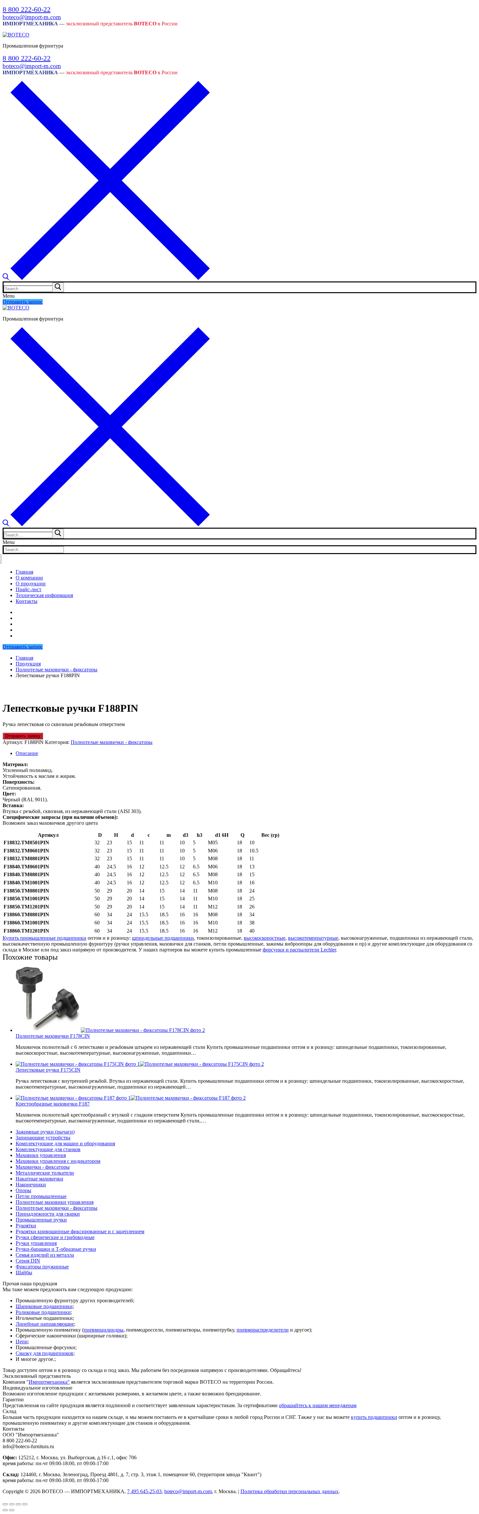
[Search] (106, 278)
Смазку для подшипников (44, 1353)
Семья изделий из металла (45, 1255)
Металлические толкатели (45, 1173)
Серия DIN (28, 1261)
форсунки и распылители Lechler (299, 949)
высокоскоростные (264, 938)
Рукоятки (26, 1225)
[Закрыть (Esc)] (5, 1504)
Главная (24, 658)
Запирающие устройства (43, 1137)
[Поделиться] (11, 1504)
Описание (27, 753)
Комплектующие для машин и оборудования (65, 1143)
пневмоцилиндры (103, 1330)
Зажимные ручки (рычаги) (45, 1132)
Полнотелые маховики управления (55, 1202)
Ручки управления (36, 1243)
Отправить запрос (23, 302)
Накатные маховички (39, 1178)
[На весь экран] (18, 1504)
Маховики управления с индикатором (58, 1161)
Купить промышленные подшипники (44, 938)
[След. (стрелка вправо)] (11, 1510)
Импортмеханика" (49, 1382)
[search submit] (58, 287)
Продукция (28, 663)
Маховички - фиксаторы (43, 1167)
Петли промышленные (41, 1196)
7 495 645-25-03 (144, 1491)
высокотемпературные (313, 938)
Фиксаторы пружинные (42, 1266)
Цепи (22, 1341)
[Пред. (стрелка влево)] (5, 1510)
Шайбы (24, 1272)
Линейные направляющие (45, 1324)
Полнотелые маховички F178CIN (53, 1036)
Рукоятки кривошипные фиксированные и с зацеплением (80, 1231)
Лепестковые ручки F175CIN (48, 1070)
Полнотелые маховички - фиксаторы (56, 669)
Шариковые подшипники (44, 1306)
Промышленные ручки (41, 1219)
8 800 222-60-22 (27, 9)
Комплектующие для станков (48, 1149)
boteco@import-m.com (32, 17)
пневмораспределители (263, 1330)
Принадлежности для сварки (48, 1214)
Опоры (23, 1190)
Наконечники (31, 1184)
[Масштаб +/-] (24, 1504)
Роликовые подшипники (43, 1312)
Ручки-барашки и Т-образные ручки (56, 1249)
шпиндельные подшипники (163, 938)
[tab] (246, 753)
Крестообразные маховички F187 (53, 1104)
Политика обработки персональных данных (289, 1491)
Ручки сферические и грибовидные (55, 1237)
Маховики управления (41, 1155)
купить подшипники (374, 1417)
